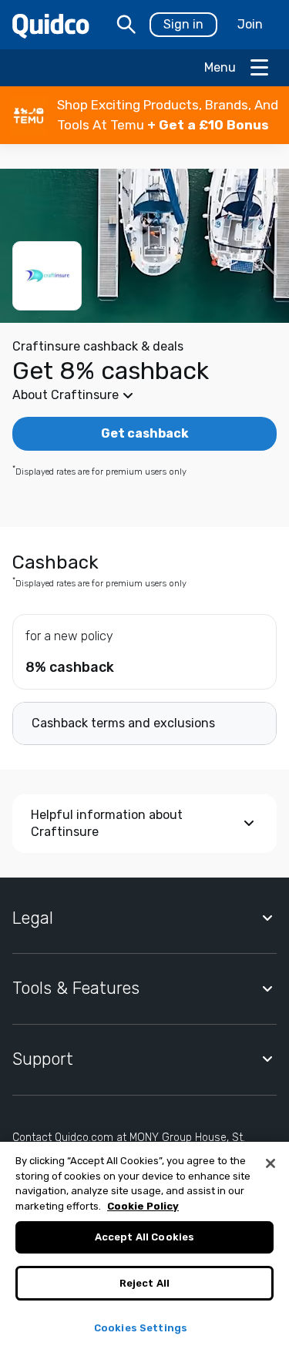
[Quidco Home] (50, 25)
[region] (144, 1249)
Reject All (144, 1283)
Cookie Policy (143, 1206)
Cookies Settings (140, 1328)
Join (250, 24)
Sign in (183, 24)
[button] (144, 115)
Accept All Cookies (144, 1237)
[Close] (270, 1163)
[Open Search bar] (126, 24)
